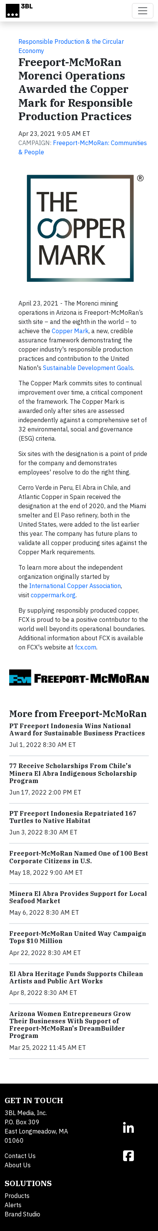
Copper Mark (70, 331)
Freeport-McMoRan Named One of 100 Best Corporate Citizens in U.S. (78, 856)
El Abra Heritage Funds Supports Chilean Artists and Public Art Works (76, 977)
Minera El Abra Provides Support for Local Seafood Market (78, 897)
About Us (18, 1165)
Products (17, 1196)
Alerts (13, 1205)
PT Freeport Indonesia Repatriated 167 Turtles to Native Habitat (73, 817)
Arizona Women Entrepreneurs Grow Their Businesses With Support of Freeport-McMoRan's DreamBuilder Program (70, 1025)
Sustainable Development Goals (88, 368)
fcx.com (85, 647)
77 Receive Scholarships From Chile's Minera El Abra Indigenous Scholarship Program (73, 773)
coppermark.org (53, 595)
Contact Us (20, 1156)
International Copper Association (75, 586)
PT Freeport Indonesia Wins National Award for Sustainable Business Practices (77, 729)
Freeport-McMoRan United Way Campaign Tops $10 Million (77, 937)
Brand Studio (22, 1214)
